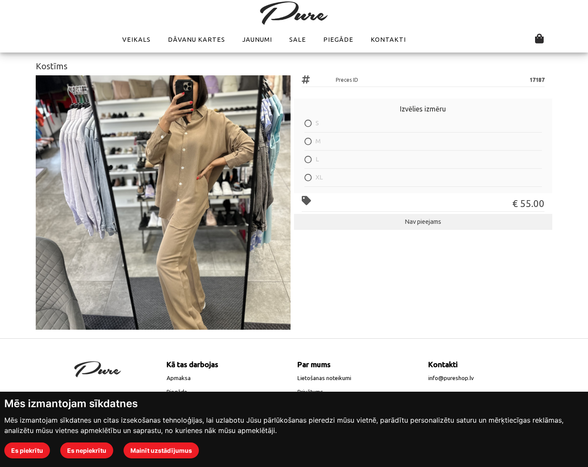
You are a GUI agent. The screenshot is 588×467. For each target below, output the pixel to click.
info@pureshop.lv (451, 378)
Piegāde (338, 39)
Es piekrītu (27, 450)
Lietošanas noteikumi (324, 378)
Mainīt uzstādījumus (161, 450)
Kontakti (388, 39)
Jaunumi (257, 39)
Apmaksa (179, 378)
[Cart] (539, 39)
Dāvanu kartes (196, 39)
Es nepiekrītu (86, 450)
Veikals (136, 39)
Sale (297, 39)
